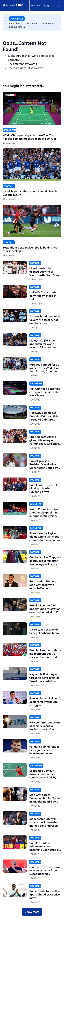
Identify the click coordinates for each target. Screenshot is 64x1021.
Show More (32, 911)
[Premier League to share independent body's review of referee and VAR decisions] (15, 649)
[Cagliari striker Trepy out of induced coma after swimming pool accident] (15, 556)
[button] (5, 20)
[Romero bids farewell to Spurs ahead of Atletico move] (15, 890)
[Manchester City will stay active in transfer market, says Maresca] (15, 818)
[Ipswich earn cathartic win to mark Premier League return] (32, 164)
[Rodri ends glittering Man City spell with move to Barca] (15, 580)
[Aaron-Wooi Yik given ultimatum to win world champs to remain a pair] (15, 532)
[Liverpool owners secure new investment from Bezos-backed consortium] (15, 866)
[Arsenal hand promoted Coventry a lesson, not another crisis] (15, 315)
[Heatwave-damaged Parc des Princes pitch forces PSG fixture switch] (15, 412)
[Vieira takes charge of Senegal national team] (15, 628)
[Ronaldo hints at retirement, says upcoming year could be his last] (15, 842)
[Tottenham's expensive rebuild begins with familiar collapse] (32, 221)
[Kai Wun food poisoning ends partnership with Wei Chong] (15, 388)
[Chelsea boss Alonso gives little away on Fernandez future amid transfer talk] (15, 436)
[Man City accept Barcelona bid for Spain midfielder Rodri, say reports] (15, 794)
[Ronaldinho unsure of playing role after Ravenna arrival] (15, 484)
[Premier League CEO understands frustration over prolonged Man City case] (15, 604)
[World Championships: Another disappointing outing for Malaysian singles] (15, 508)
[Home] (13, 5)
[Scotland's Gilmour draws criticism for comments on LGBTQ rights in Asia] (15, 770)
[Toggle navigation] (58, 5)
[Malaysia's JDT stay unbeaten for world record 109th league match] (15, 339)
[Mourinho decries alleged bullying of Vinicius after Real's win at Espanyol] (15, 267)
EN (38, 5)
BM (33, 5)
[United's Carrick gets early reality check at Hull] (15, 291)
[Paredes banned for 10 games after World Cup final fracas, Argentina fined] (15, 363)
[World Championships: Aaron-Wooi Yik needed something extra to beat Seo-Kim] (32, 108)
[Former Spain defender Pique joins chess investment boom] (15, 745)
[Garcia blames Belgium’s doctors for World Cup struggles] (15, 697)
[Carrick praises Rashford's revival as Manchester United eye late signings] (15, 460)
